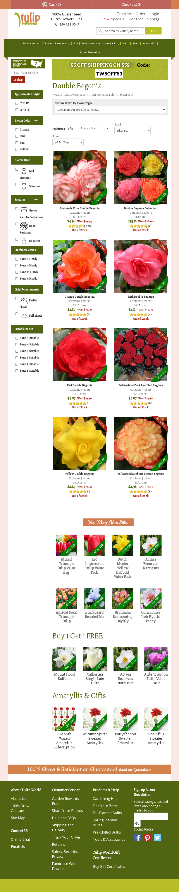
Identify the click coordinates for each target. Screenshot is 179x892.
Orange (24, 129)
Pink (22, 136)
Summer (34, 186)
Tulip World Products (75, 94)
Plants (125, 43)
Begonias (124, 94)
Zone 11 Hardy (28, 278)
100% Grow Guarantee (20, 808)
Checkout (130, 4)
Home (55, 94)
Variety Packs (89, 43)
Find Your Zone (105, 805)
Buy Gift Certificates (109, 866)
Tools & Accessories (109, 839)
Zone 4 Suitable (29, 344)
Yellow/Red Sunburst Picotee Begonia (140, 474)
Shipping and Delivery (63, 827)
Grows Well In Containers (31, 214)
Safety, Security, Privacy (65, 854)
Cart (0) (54, 4)
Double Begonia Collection (140, 208)
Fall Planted (29, 43)
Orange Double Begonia (80, 296)
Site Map (18, 817)
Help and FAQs (64, 817)
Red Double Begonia (79, 385)
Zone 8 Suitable (29, 370)
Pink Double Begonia (141, 296)
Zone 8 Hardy (28, 259)
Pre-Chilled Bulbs (107, 832)
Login (154, 14)
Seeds (136, 43)
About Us (18, 798)
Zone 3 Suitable (29, 338)
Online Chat (20, 839)
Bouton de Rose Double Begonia (80, 208)
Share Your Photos (67, 810)
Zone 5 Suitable (29, 351)
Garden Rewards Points (65, 801)
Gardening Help (106, 798)
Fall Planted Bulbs (107, 812)
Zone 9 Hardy (28, 265)
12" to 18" (25, 110)
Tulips (45, 43)
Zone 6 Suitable (29, 357)
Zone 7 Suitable (29, 364)
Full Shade (35, 315)
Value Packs (110, 43)
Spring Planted (88, 52)
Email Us (18, 846)
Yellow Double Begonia (79, 474)
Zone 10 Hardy (29, 272)
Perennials (61, 43)
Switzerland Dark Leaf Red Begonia (141, 385)
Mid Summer (27, 174)
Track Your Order (131, 14)
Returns (58, 844)
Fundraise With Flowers (64, 866)
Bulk (75, 43)
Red (22, 142)
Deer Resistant (27, 229)
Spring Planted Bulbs (103, 94)
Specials (114, 19)
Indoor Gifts (150, 43)
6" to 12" (24, 103)
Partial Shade (28, 303)
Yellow (24, 149)
